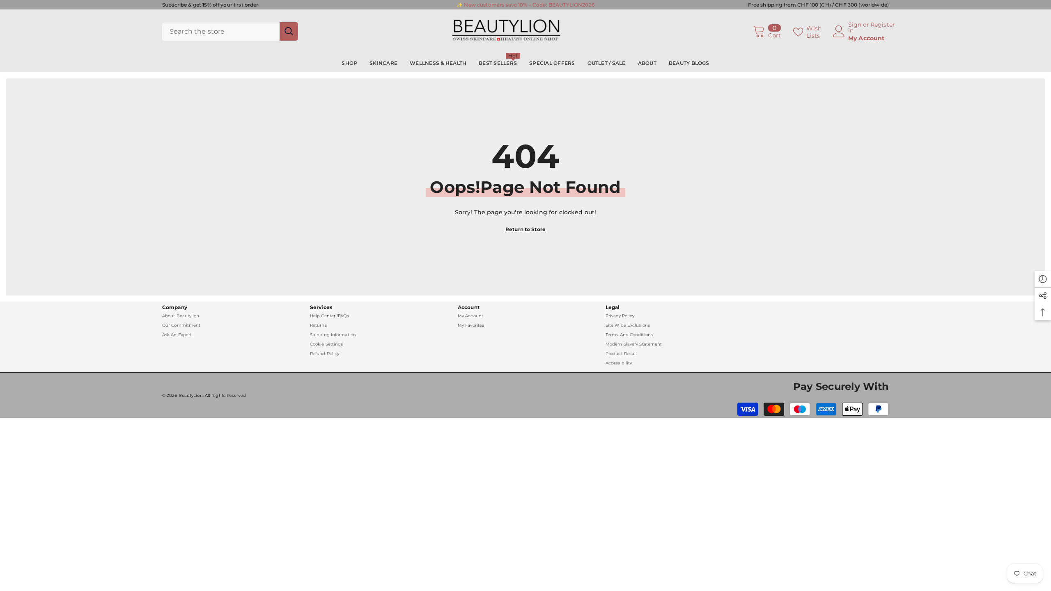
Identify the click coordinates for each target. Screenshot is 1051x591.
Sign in (855, 27)
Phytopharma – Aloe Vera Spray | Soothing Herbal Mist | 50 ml (109, 578)
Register (882, 25)
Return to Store (525, 229)
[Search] (230, 31)
